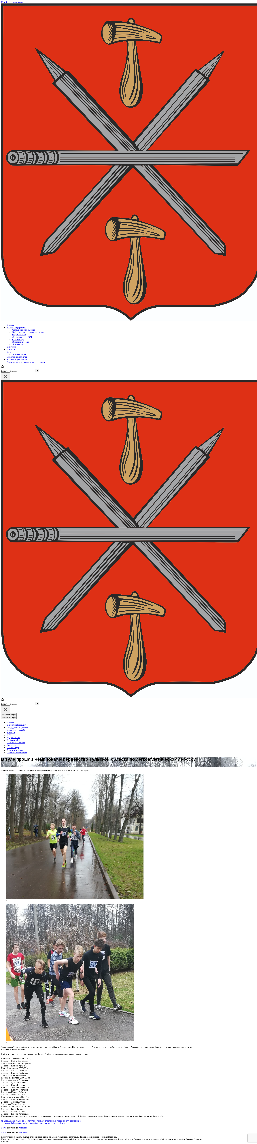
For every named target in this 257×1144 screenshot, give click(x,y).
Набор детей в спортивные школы (28, 332)
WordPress (22, 1128)
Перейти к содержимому (12, 2)
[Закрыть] (5, 376)
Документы (17, 344)
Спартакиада (18, 339)
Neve (3, 1128)
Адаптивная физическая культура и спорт (26, 362)
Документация (19, 354)
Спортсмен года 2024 (22, 337)
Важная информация (16, 725)
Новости (11, 349)
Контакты (11, 347)
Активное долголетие (17, 359)
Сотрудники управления (23, 330)
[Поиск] (2, 368)
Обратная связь (19, 335)
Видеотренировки (20, 342)
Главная (10, 325)
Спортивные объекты (17, 357)
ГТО (9, 735)
